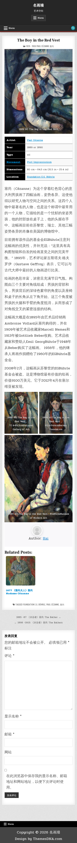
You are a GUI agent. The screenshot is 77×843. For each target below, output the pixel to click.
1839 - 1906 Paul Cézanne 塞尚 (40, 46)
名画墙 (38, 5)
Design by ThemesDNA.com (38, 839)
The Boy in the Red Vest (38, 40)
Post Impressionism (39, 162)
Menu (41, 18)
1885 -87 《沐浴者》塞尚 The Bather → (38, 617)
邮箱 (9, 734)
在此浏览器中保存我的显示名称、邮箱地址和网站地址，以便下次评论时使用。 (36, 781)
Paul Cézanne (35, 140)
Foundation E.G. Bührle (41, 177)
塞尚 (62, 604)
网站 (8, 752)
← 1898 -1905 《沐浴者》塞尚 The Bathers (38, 622)
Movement (13, 162)
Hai (46, 538)
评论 (9, 656)
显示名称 (12, 716)
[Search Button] (73, 28)
